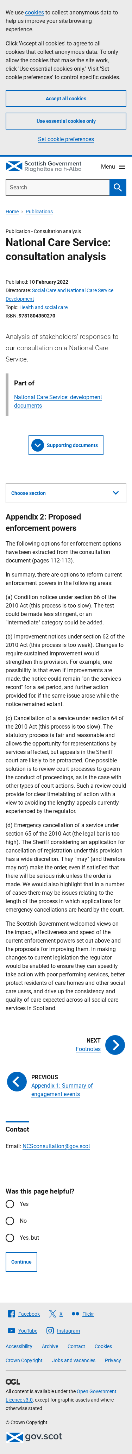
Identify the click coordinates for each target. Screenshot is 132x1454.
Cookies (103, 1346)
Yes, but (29, 1237)
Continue (21, 1262)
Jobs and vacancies (73, 1360)
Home (12, 211)
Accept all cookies (66, 98)
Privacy (113, 1360)
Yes (24, 1204)
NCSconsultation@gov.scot (56, 1146)
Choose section (28, 493)
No (23, 1220)
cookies (34, 12)
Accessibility (19, 1346)
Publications (39, 211)
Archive (50, 1346)
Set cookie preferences (66, 139)
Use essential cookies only (66, 121)
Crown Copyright (24, 1360)
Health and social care (43, 307)
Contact (76, 1346)
